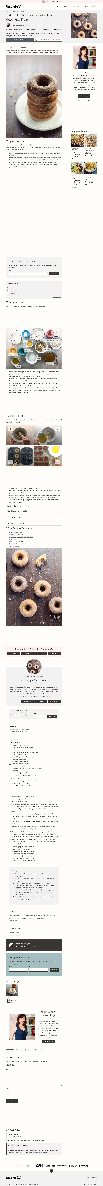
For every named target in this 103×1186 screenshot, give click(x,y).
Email (11, 270)
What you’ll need (12, 291)
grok (54, 653)
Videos (87, 6)
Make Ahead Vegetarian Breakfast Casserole (77, 155)
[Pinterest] (89, 100)
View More (56, 297)
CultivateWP (36, 1184)
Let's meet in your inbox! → (53, 1)
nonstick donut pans (36, 691)
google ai (27, 653)
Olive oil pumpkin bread (16, 541)
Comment (41, 701)
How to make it (11, 293)
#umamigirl (33, 946)
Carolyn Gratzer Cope (18, 25)
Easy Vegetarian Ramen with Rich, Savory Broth (76, 182)
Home (7, 11)
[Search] (95, 6)
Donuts (24, 11)
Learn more (23, 47)
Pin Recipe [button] (27, 701)
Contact (94, 1177)
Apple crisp (12, 539)
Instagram (14, 964)
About (66, 6)
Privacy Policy (25, 1184)
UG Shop (80, 6)
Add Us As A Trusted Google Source (49, 39)
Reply (59, 1135)
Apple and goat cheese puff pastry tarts (21, 537)
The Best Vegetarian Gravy (89, 182)
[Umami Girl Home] (13, 6)
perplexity (40, 653)
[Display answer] (60, 511)
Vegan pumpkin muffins (16, 534)
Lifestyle (73, 6)
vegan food (14, 162)
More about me (49, 1041)
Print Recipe (54, 701)
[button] (6, 30)
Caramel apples (14, 546)
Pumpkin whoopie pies (16, 532)
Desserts (18, 11)
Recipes (59, 6)
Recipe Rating (10, 1064)
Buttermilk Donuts (11, 1001)
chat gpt (14, 653)
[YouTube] (82, 100)
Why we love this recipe (14, 288)
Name (11, 966)
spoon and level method (27, 878)
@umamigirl (23, 946)
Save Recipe (54, 273)
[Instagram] (79, 100)
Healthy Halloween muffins (17, 544)
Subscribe (54, 969)
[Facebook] (85, 100)
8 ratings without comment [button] (34, 1050)
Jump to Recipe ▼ (20, 39)
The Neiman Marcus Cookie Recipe (90, 153)
